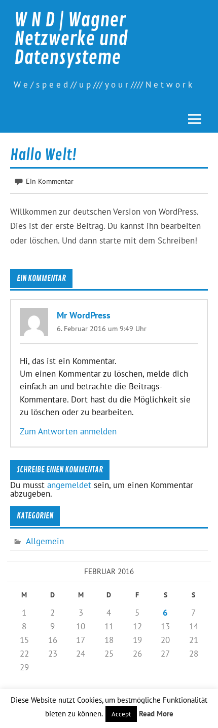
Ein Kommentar (50, 181)
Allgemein (45, 541)
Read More (156, 713)
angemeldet (69, 485)
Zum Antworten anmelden (68, 431)
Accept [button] (121, 714)
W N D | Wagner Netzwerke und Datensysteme (71, 39)
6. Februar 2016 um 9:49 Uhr (102, 328)
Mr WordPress (84, 314)
